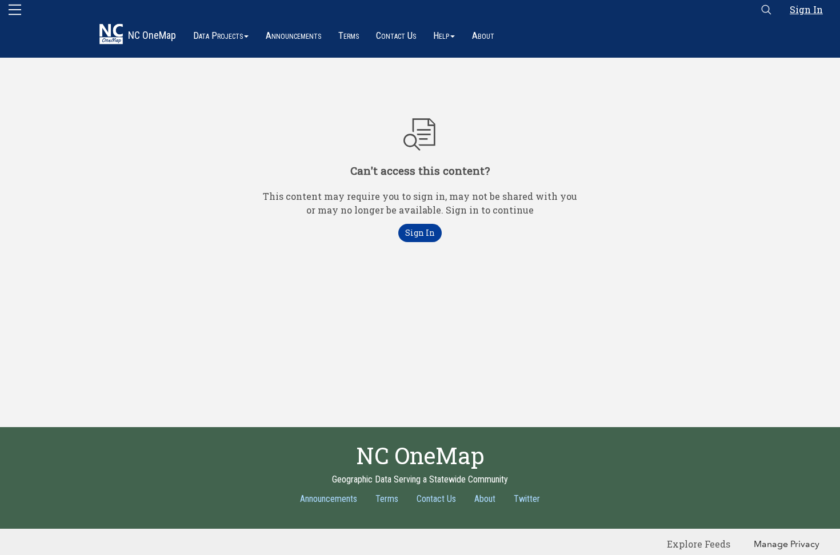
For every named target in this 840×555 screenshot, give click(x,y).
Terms (348, 35)
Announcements (293, 35)
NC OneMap (152, 35)
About (483, 35)
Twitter (527, 498)
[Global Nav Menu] (15, 9)
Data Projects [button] (218, 35)
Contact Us (396, 35)
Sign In (806, 9)
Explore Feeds (698, 544)
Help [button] (441, 35)
